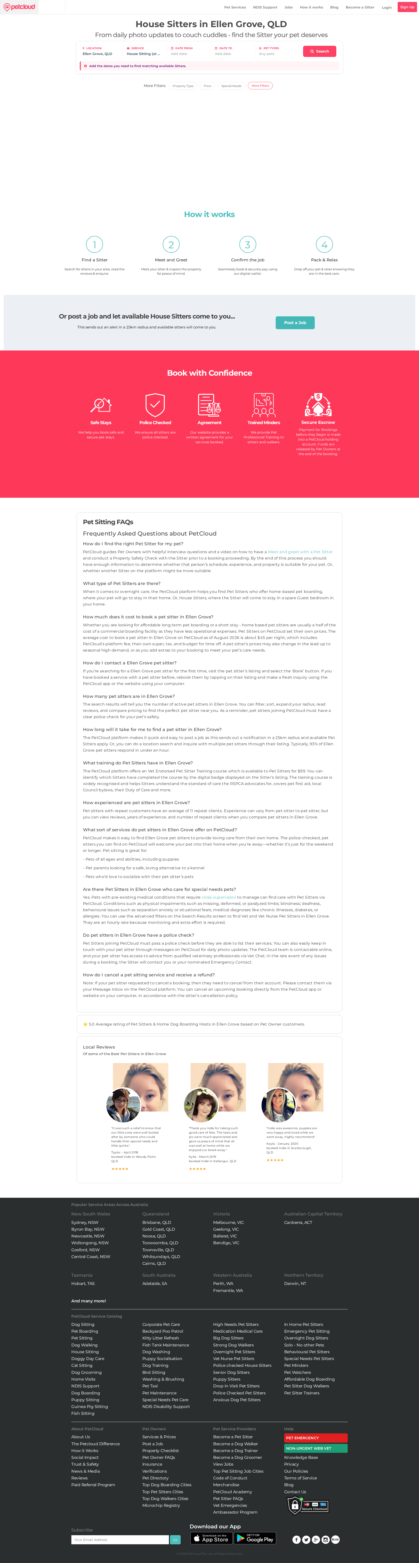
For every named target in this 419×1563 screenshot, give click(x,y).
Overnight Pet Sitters (234, 1351)
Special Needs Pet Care (165, 1399)
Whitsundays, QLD (161, 1256)
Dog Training (155, 1365)
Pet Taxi (150, 1386)
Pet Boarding (84, 1331)
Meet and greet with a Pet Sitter (300, 552)
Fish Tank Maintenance (165, 1345)
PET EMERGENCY (302, 1438)
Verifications (154, 1471)
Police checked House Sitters (242, 1365)
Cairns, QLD (154, 1263)
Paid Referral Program (93, 1484)
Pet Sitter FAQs (228, 1498)
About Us (80, 1436)
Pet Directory (155, 1478)
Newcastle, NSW (87, 1236)
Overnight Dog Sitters (306, 1338)
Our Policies (296, 1471)
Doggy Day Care (87, 1358)
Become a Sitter (360, 7)
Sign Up (407, 7)
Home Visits (83, 1379)
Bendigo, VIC (226, 1242)
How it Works (84, 1450)
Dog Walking (84, 1345)
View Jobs (223, 1464)
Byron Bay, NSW (87, 1229)
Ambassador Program (235, 1512)
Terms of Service (300, 1478)
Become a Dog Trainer (235, 1450)
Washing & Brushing (163, 1379)
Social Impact (85, 1457)
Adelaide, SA (154, 1283)
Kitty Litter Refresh (160, 1338)
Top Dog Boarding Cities (167, 1484)
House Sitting (85, 1351)
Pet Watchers (297, 1372)
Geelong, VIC (226, 1229)
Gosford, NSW (85, 1249)
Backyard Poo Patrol (162, 1331)
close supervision (219, 897)
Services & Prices (159, 1436)
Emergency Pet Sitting (307, 1331)
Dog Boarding (85, 1393)
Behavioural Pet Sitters (307, 1351)
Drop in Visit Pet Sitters (236, 1386)
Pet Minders (296, 1365)
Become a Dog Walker (235, 1443)
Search (322, 51)
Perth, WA (223, 1283)
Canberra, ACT (298, 1222)
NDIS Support (265, 7)
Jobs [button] (289, 7)
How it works (311, 7)
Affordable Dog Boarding (309, 1379)
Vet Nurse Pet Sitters (233, 1358)
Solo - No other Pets (304, 1345)
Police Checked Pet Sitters (239, 1393)
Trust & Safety (85, 1464)
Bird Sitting (153, 1372)
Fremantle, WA (228, 1290)
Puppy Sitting (85, 1399)
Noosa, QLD (154, 1236)
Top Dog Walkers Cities (165, 1498)
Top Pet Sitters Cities (162, 1491)
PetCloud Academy (232, 1491)
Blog (334, 7)
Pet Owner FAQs (158, 1457)
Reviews (79, 1478)
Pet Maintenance (159, 1393)
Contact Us (295, 1491)
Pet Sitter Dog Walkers (306, 1386)
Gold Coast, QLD (158, 1229)
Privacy (291, 1464)
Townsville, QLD (158, 1249)
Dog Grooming (86, 1372)
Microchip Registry (161, 1505)
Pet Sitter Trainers (302, 1393)
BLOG (335, 1539)
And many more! (88, 1301)
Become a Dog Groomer (237, 1457)
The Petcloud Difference (95, 1443)
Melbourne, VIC (228, 1222)
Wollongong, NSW (90, 1242)
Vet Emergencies (230, 1505)
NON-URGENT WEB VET (308, 1448)
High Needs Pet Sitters (235, 1324)
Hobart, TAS (83, 1283)
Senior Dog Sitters (231, 1372)
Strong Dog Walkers (233, 1345)
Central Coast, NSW (90, 1256)
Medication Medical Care (238, 1331)
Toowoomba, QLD (160, 1242)
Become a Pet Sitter (233, 1436)
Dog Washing (156, 1351)
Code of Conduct (230, 1478)
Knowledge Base (301, 1457)
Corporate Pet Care (161, 1324)
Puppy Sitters (227, 1379)
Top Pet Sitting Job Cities (238, 1471)
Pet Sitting (82, 1338)
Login (387, 7)
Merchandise (226, 1484)
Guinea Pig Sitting (89, 1406)
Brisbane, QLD (156, 1222)
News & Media (85, 1471)
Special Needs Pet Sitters (309, 1358)
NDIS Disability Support (166, 1406)
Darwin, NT (295, 1283)
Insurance (152, 1464)
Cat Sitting (82, 1365)
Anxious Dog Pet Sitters (237, 1399)
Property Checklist (160, 1450)
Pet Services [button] (235, 7)
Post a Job (295, 322)
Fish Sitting (82, 1413)
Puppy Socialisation (162, 1358)
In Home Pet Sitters (303, 1324)
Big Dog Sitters (228, 1338)
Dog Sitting (83, 1324)
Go (175, 1540)
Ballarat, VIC (225, 1236)
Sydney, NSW (84, 1222)
